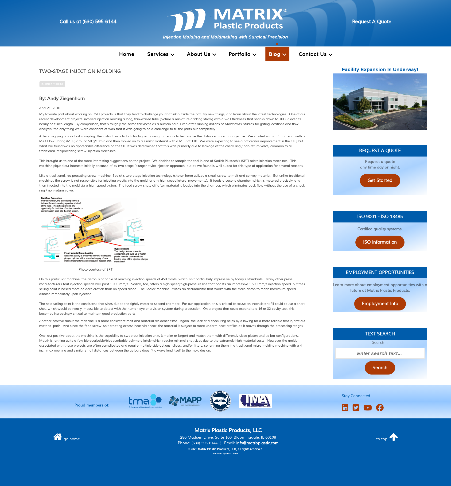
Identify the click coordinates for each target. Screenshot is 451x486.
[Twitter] (356, 408)
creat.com (232, 453)
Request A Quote (371, 22)
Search (380, 368)
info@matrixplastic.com (257, 443)
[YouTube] (367, 408)
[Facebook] (380, 408)
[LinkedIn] (345, 408)
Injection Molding (52, 84)
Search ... (380, 342)
